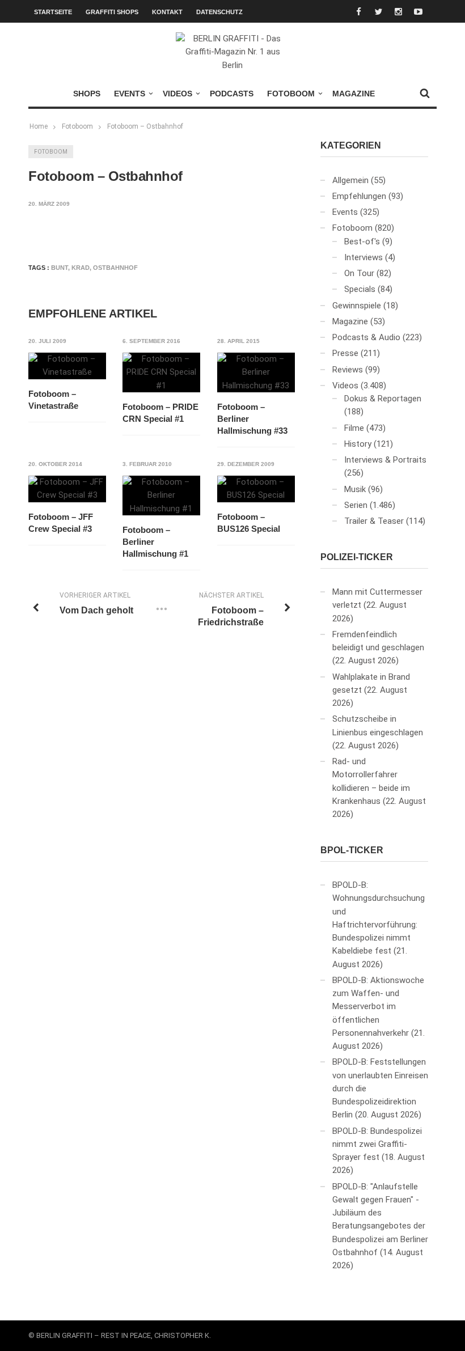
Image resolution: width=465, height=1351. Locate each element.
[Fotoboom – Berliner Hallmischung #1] (161, 495)
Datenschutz (219, 12)
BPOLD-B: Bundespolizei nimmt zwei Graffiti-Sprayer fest (377, 1144)
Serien (355, 505)
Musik (355, 489)
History (357, 444)
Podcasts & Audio (366, 337)
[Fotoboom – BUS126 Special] (256, 489)
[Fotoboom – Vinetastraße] (67, 366)
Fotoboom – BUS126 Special (248, 522)
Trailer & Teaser (374, 521)
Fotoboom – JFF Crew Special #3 (60, 522)
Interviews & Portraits (385, 460)
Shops (86, 93)
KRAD (80, 267)
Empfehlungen (359, 196)
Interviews (363, 257)
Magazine (353, 93)
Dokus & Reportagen (382, 398)
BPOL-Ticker (351, 850)
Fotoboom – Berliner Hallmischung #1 (155, 541)
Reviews (347, 370)
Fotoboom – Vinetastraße (53, 399)
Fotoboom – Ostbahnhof (145, 126)
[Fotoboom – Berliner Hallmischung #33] (256, 372)
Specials (359, 289)
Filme (354, 428)
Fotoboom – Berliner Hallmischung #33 (252, 418)
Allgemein (350, 180)
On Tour (359, 273)
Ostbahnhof (115, 267)
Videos (177, 93)
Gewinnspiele (356, 305)
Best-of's (362, 241)
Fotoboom (291, 93)
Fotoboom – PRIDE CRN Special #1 (160, 412)
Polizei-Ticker (356, 557)
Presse (345, 353)
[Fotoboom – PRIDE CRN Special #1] (161, 372)
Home (38, 126)
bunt (59, 267)
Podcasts (231, 93)
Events (129, 93)
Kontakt (167, 12)
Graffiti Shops (112, 12)
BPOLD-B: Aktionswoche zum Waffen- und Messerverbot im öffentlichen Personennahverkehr (378, 1006)
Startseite (53, 12)
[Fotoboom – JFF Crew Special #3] (67, 489)
